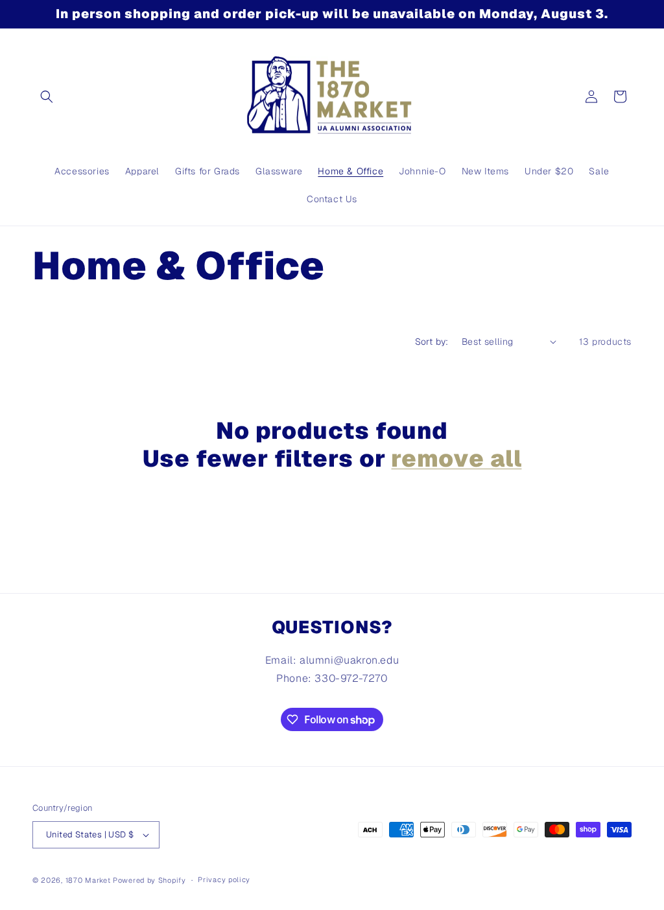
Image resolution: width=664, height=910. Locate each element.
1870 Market (88, 880)
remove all (456, 458)
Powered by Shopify (149, 880)
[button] (46, 96)
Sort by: (432, 341)
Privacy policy (224, 879)
